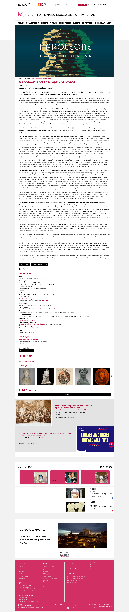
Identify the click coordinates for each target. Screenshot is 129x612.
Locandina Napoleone (27, 361)
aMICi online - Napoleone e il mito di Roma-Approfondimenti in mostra (74, 407)
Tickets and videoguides (27, 299)
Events (76, 23)
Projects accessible (72, 582)
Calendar (100, 23)
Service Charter (23, 576)
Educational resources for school (76, 576)
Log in (90, 4)
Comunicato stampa (27, 359)
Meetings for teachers (73, 580)
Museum (20, 23)
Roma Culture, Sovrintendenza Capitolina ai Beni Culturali (38, 309)
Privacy (71, 608)
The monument (24, 587)
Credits (92, 608)
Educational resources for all (75, 578)
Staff (20, 573)
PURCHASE (82, 4)
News (92, 565)
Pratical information (49, 566)
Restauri (21, 571)
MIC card (45, 571)
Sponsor (92, 569)
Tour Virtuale (87, 482)
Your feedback (47, 582)
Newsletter (22, 578)
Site (21, 583)
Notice (92, 567)
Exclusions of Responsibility (81, 608)
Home (20, 78)
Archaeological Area (25, 585)
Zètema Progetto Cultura (27, 320)
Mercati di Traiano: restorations (28, 590)
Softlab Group (36, 328)
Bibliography (23, 599)
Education (87, 23)
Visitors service (47, 569)
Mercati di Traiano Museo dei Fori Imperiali (60, 14)
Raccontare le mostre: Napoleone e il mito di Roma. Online (45, 433)
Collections (32, 23)
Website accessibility (100, 608)
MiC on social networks (56, 481)
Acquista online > (26, 351)
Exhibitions (65, 23)
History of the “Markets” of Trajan (29, 589)
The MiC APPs (26, 482)
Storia (21, 568)
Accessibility (46, 580)
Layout (21, 569)
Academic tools (27, 595)
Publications (23, 597)
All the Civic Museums (68, 4)
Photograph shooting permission (29, 601)
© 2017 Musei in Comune (59, 608)
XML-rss (109, 608)
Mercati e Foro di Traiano (37, 607)
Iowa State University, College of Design (32, 324)
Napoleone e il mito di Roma (29, 339)
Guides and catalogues (50, 578)
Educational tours (48, 575)
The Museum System (25, 575)
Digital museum (49, 23)
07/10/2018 (101, 495)
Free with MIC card (40, 265)
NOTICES (50, 294)
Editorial (21, 566)
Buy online (24, 265)
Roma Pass (46, 573)
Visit (109, 23)
